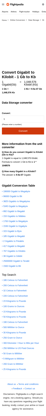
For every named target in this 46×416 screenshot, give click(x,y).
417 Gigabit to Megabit (14, 246)
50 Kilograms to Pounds (14, 317)
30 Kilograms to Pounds (14, 332)
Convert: (6, 113)
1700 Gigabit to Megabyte (15, 221)
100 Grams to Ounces (13, 306)
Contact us (30, 388)
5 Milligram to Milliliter (13, 358)
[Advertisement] (23, 47)
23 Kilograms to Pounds (14, 301)
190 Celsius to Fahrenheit (15, 322)
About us (11, 384)
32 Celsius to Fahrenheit (15, 290)
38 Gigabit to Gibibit (12, 256)
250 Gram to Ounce (12, 338)
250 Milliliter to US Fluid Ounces (18, 348)
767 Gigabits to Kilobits (14, 251)
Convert (23, 131)
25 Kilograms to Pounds (14, 369)
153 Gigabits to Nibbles (14, 216)
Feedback (17, 388)
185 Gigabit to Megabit (14, 236)
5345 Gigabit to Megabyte (15, 206)
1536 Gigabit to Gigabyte (15, 226)
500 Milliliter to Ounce (13, 327)
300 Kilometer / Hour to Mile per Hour (21, 343)
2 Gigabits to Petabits (13, 241)
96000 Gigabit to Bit (12, 196)
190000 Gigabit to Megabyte (16, 191)
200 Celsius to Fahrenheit (15, 285)
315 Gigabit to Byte (12, 231)
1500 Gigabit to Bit (12, 266)
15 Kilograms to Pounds (14, 311)
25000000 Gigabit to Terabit (16, 261)
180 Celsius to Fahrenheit (15, 280)
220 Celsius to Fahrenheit (15, 296)
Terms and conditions (28, 384)
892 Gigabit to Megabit (14, 211)
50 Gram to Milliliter (12, 353)
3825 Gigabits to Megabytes (16, 201)
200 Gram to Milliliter (13, 364)
